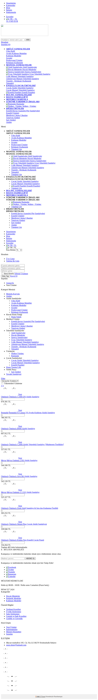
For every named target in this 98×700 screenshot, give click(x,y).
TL (7, 21)
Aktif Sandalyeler (29, 67)
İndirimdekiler (11, 629)
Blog (8, 8)
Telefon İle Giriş (12, 261)
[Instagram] (11, 574)
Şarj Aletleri (11, 120)
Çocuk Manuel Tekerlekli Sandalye (20, 90)
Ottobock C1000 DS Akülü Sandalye (24, 397)
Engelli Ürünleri (12, 113)
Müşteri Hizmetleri (13, 632)
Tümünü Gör (16, 149)
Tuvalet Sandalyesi (13, 374)
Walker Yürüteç (17, 353)
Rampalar (20, 104)
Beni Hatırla (9, 274)
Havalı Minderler (29, 69)
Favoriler (9, 17)
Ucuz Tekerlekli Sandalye (39, 74)
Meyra (3, 460)
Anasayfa (10, 283)
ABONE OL (30, 558)
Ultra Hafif (10, 51)
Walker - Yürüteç (29, 106)
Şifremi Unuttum (21, 274)
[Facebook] (11, 567)
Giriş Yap (5, 276)
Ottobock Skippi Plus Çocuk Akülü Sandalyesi (28, 524)
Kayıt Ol (13, 276)
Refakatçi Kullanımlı (14, 63)
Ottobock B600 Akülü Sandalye (22, 428)
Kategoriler (10, 5)
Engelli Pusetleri (28, 92)
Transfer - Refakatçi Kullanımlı (18, 81)
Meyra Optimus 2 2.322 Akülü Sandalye (23, 492)
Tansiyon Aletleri (13, 118)
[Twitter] (10, 570)
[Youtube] (10, 572)
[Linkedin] (10, 576)
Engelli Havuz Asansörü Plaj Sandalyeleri (23, 111)
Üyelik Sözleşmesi (13, 612)
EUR (16, 21)
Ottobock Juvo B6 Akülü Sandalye (23, 476)
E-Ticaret (42, 696)
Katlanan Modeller (13, 56)
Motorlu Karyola (13, 294)
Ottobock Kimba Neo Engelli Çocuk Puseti (26, 540)
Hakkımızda (11, 12)
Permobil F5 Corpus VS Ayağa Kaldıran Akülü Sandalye (32, 413)
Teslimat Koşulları (13, 609)
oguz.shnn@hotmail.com (16, 645)
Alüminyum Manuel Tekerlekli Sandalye (22, 79)
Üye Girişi (10, 259)
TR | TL (12, 245)
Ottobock (5, 397)
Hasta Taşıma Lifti (13, 367)
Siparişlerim (11, 3)
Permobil (4, 413)
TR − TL (13, 19)
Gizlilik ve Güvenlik (14, 618)
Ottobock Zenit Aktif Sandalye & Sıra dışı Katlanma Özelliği (33, 508)
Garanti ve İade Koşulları (16, 616)
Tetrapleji (10, 83)
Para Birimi (10, 250)
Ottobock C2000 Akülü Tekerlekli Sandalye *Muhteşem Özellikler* (36, 444)
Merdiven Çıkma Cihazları (17, 115)
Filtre (3, 378)
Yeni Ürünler (11, 627)
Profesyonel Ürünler (14, 60)
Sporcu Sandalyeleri (32, 72)
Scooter (9, 58)
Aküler (9, 122)
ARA (28, 40)
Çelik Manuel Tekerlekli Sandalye (20, 76)
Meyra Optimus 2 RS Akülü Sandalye (22, 460)
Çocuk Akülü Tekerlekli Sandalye (19, 88)
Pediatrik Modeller (13, 598)
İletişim (9, 10)
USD (11, 21)
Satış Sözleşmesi (12, 614)
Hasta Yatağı (16, 317)
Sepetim (9, 634)
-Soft (37, 696)
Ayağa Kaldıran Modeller (16, 53)
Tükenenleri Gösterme (13, 383)
